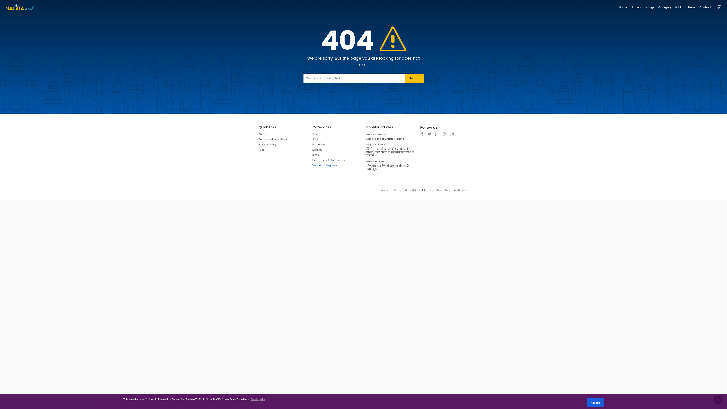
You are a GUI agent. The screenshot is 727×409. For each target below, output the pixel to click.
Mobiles (317, 150)
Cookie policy (258, 399)
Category (665, 7)
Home (623, 7)
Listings (649, 7)
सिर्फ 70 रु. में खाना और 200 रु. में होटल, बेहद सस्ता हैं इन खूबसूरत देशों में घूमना (390, 152)
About (262, 134)
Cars (315, 134)
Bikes (315, 155)
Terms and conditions (272, 139)
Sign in (719, 7)
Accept (595, 402)
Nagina (636, 7)
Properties (319, 144)
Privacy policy (267, 144)
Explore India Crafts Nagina (385, 138)
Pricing (679, 7)
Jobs (315, 139)
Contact (705, 7)
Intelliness (460, 190)
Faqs (261, 150)
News (692, 7)
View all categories (324, 165)
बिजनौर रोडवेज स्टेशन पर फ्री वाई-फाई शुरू (388, 167)
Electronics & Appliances (328, 160)
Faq (447, 190)
